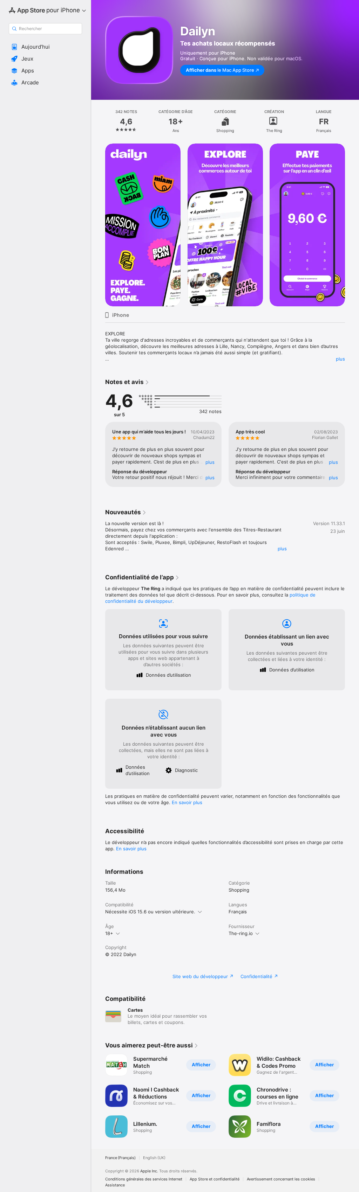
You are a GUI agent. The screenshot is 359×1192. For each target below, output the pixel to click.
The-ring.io (241, 933)
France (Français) (120, 1158)
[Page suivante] (352, 121)
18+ (109, 933)
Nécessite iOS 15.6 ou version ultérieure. (150, 911)
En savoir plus (187, 802)
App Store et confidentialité (214, 1179)
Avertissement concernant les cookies (281, 1179)
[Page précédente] (98, 121)
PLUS (210, 462)
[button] (45, 47)
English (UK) (154, 1158)
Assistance (115, 1185)
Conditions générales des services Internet (143, 1179)
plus (340, 359)
